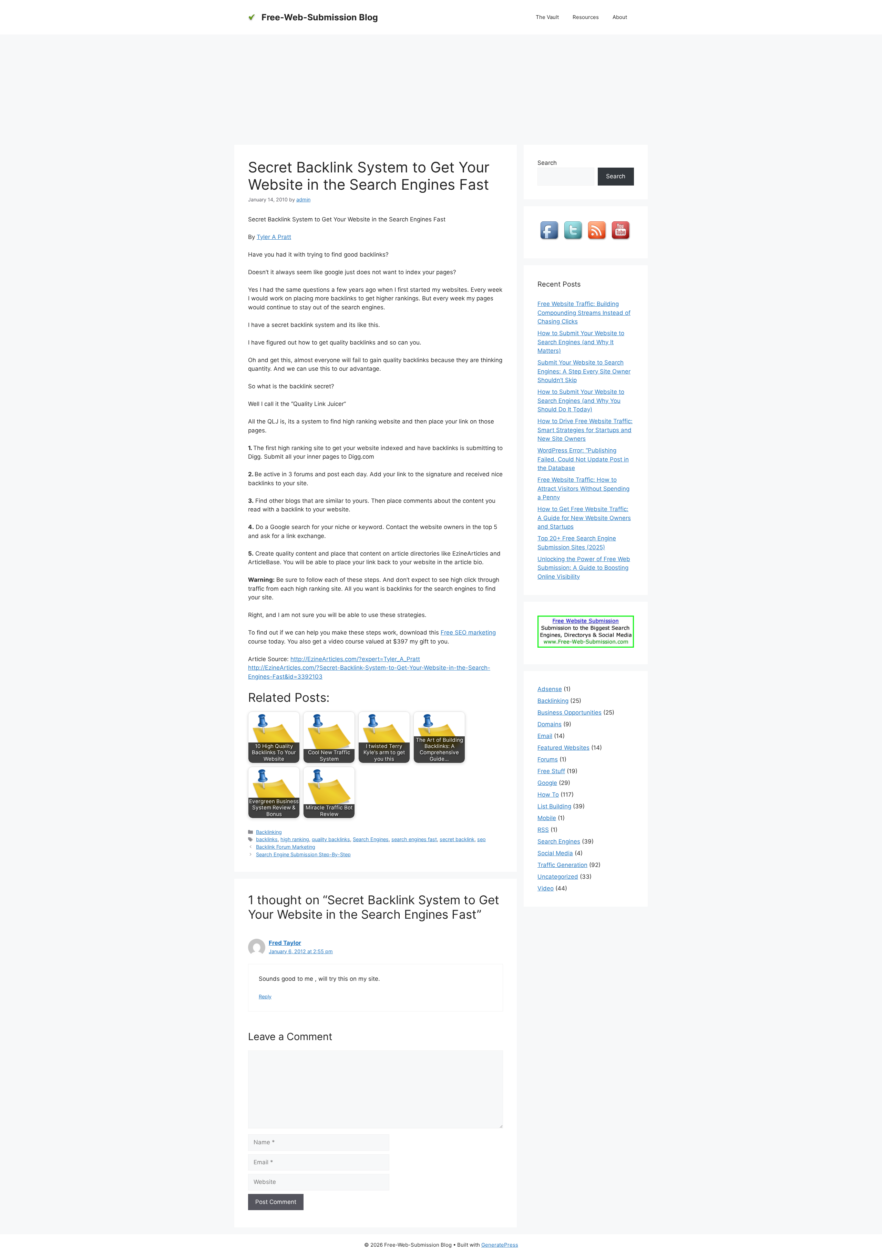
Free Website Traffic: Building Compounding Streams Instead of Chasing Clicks (583, 312)
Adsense (549, 689)
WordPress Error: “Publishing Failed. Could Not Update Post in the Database (583, 459)
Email (544, 735)
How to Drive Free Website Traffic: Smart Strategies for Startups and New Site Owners (585, 430)
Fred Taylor (285, 942)
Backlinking (269, 832)
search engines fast (414, 839)
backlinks (267, 839)
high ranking (294, 839)
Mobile (546, 818)
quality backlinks (331, 839)
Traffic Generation (562, 864)
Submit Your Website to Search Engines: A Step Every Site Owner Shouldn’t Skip (583, 371)
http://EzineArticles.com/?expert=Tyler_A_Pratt (355, 659)
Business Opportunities (569, 712)
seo (481, 839)
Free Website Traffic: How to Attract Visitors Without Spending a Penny (583, 488)
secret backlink (457, 839)
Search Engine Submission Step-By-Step (303, 854)
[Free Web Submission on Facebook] (550, 240)
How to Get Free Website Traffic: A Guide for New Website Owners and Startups (584, 518)
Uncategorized (557, 876)
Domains (549, 724)
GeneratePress (499, 1245)
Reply (265, 996)
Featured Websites (563, 747)
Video (545, 888)
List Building (554, 806)
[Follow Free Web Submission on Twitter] (574, 240)
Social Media (555, 853)
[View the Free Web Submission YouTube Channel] (622, 240)
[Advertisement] (441, 86)
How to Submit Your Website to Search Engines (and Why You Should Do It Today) (580, 400)
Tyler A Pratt (274, 236)
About (620, 17)
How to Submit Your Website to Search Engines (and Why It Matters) (580, 342)
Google (547, 782)
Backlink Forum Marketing (285, 847)
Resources (586, 17)
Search (547, 162)
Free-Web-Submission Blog (319, 17)
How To (548, 794)
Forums (547, 759)
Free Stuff (551, 771)
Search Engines (371, 839)
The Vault (547, 17)
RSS (543, 829)
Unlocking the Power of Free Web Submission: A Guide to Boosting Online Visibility (583, 568)
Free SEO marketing (468, 632)
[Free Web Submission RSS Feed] (598, 240)
